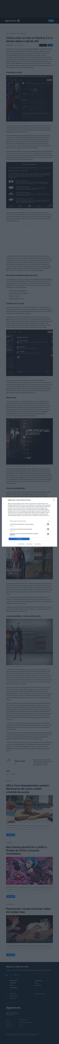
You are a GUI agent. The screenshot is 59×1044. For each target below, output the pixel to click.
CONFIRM (19, 538)
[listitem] (29, 521)
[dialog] (29, 522)
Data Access (29, 544)
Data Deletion (21, 544)
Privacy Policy (38, 544)
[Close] (54, 500)
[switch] (47, 524)
